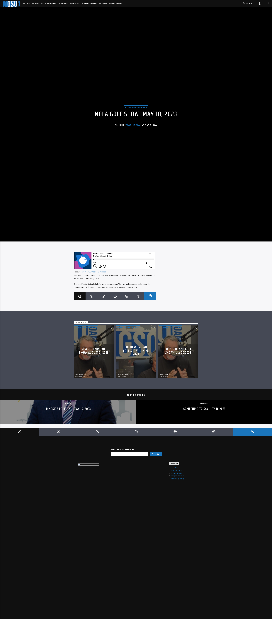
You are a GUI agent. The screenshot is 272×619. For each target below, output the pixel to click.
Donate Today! (176, 489)
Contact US (39, 3)
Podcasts (64, 3)
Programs (75, 3)
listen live (249, 3)
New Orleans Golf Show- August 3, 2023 (94, 366)
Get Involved (51, 3)
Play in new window (88, 288)
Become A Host (176, 486)
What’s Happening (90, 3)
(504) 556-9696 (116, 3)
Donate (104, 3)
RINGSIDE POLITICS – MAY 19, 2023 (68, 424)
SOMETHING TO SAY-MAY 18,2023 (204, 424)
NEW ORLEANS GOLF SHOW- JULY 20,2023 (178, 366)
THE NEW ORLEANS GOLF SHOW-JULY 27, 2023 (136, 366)
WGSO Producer (133, 132)
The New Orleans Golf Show (136, 115)
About (28, 3)
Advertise (174, 484)
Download (102, 288)
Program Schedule (177, 492)
